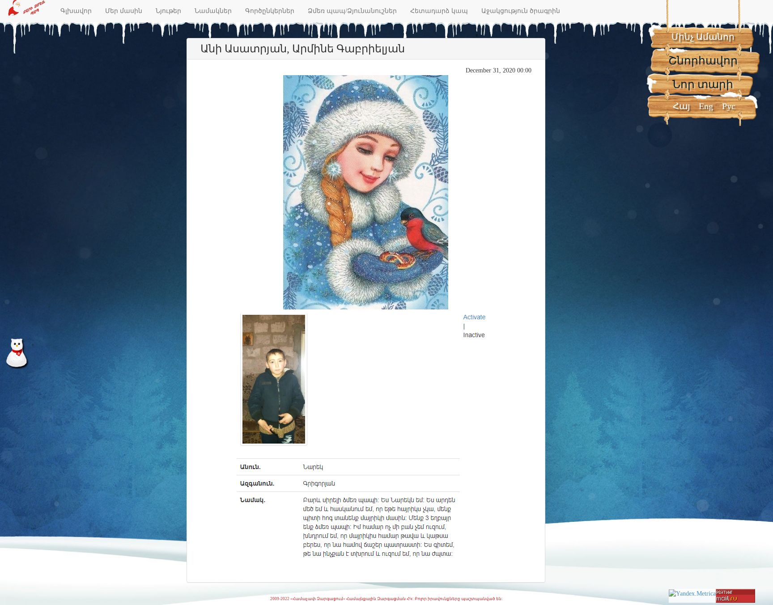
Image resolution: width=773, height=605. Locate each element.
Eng (706, 106)
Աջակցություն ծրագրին (520, 11)
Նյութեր (168, 11)
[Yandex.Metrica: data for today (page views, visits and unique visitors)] (692, 593)
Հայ (681, 106)
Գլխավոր (76, 11)
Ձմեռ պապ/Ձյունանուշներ (352, 11)
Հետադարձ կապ (439, 11)
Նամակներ (213, 11)
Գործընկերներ (269, 11)
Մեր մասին (123, 11)
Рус (728, 106)
